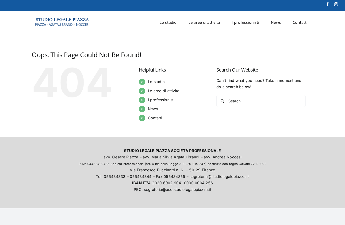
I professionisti (161, 99)
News (153, 108)
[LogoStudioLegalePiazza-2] (63, 16)
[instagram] (336, 4)
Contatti (155, 118)
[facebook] (328, 4)
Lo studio (156, 81)
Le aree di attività (164, 90)
